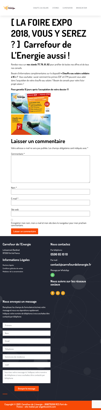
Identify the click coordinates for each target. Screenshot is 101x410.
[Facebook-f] (52, 293)
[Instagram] (58, 293)
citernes (55, 8)
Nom (14, 187)
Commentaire (18, 154)
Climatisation (67, 8)
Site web (15, 209)
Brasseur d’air (81, 8)
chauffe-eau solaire (41, 8)
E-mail (14, 198)
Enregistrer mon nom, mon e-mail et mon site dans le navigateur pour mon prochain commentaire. (48, 224)
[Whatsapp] (52, 275)
